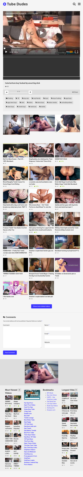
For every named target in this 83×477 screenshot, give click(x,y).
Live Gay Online (52, 403)
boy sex (26, 98)
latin (22, 102)
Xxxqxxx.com (51, 410)
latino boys (40, 102)
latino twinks (53, 102)
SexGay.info (51, 408)
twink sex (33, 106)
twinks (43, 106)
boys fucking (57, 98)
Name (47, 325)
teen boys (10, 106)
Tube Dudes (17, 4)
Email (47, 334)
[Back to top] (76, 471)
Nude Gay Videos (52, 406)
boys (46, 98)
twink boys (22, 106)
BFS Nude (50, 393)
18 (18, 98)
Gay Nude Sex (51, 401)
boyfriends (36, 98)
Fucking (10, 98)
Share (76, 92)
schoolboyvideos (66, 102)
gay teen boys (12, 102)
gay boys (68, 98)
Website (47, 342)
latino (30, 102)
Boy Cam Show (52, 395)
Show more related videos (41, 306)
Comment (6, 325)
